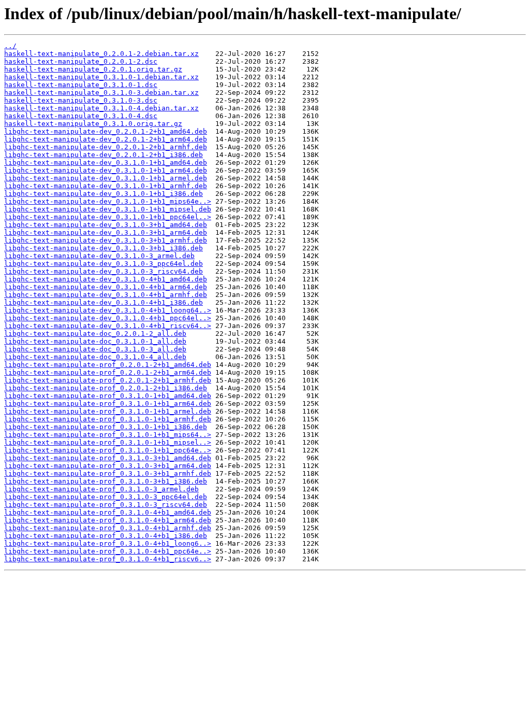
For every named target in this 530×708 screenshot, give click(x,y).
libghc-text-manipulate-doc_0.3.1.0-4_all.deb (95, 357)
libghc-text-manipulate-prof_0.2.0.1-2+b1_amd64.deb (107, 365)
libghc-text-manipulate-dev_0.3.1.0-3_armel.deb (99, 256)
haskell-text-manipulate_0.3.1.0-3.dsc (80, 100)
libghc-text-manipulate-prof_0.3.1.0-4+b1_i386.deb (105, 536)
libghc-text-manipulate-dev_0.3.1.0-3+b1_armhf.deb (105, 240)
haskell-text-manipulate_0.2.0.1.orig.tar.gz (93, 69)
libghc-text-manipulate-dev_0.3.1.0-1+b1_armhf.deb (105, 186)
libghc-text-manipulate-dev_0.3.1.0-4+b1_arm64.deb (105, 287)
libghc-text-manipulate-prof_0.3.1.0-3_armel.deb (101, 489)
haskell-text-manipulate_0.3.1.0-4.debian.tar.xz (101, 108)
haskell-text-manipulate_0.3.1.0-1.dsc (80, 85)
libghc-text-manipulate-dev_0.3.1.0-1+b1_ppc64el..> (107, 217)
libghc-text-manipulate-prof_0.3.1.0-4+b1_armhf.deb (107, 528)
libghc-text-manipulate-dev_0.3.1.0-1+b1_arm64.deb (105, 170)
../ (10, 46)
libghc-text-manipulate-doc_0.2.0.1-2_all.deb (95, 333)
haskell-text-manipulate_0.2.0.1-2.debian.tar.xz (101, 54)
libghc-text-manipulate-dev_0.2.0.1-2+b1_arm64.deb (105, 139)
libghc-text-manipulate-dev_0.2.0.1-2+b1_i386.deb (103, 155)
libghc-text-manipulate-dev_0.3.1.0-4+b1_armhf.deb (105, 295)
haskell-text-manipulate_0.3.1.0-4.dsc (80, 116)
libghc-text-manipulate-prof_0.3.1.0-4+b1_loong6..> (107, 543)
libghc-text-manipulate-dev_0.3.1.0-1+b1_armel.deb (105, 178)
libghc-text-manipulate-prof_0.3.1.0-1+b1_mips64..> (107, 434)
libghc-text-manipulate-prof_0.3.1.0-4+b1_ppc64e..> (107, 551)
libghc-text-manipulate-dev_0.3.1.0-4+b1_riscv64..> (107, 326)
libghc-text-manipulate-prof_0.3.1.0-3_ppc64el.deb (105, 497)
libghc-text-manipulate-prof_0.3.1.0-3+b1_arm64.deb (107, 466)
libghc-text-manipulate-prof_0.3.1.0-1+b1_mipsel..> (107, 442)
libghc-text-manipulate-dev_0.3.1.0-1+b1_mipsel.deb (107, 209)
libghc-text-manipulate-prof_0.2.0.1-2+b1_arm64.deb (107, 372)
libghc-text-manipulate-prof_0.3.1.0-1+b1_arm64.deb (107, 403)
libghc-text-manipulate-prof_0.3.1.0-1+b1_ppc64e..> (107, 450)
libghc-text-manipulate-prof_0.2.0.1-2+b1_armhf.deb (107, 380)
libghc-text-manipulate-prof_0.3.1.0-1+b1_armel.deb (107, 411)
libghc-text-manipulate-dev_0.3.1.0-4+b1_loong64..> (107, 310)
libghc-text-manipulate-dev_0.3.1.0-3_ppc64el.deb (103, 263)
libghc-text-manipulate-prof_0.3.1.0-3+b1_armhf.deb (107, 473)
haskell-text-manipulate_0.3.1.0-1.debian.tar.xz (101, 77)
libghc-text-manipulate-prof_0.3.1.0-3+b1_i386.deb (105, 481)
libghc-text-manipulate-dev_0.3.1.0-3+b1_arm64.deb (105, 232)
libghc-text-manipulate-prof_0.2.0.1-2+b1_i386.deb (105, 388)
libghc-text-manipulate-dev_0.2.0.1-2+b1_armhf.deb (105, 147)
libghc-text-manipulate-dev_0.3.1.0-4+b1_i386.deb (103, 302)
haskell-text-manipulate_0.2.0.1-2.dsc (80, 61)
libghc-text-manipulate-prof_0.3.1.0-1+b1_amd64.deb (107, 396)
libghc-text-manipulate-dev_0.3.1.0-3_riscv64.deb (103, 271)
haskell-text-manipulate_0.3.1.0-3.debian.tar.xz (101, 92)
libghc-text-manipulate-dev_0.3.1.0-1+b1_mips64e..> (107, 201)
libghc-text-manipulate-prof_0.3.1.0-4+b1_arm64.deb (107, 520)
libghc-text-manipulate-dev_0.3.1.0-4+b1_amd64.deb (105, 279)
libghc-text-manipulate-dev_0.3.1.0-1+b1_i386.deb (103, 193)
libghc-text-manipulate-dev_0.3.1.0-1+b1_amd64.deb (105, 162)
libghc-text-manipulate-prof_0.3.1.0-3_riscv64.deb (105, 504)
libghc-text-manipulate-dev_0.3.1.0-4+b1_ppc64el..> (107, 318)
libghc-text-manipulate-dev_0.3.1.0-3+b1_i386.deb (103, 248)
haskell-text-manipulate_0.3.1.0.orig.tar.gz (93, 124)
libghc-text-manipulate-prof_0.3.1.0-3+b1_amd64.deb (107, 458)
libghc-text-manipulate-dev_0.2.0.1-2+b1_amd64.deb (105, 131)
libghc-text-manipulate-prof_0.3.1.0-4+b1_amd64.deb (107, 512)
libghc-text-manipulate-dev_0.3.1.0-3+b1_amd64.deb (105, 225)
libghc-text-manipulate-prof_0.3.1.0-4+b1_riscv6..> (107, 559)
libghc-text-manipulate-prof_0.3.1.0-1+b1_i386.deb (105, 427)
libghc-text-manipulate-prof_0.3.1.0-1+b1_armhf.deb (107, 419)
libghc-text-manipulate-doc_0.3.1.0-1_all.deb (95, 341)
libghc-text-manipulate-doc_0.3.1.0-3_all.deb (95, 349)
